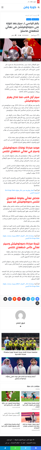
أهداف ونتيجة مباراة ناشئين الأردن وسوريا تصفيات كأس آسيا (11, 425)
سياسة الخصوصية (31, 442)
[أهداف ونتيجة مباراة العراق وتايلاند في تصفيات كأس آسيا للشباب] (30, 396)
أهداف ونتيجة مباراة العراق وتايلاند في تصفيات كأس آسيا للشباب (31, 405)
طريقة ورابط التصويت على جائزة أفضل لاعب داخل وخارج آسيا (11, 404)
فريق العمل (20, 323)
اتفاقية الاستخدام (15, 442)
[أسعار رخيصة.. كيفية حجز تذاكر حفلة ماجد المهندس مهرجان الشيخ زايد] (30, 417)
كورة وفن (9, 439)
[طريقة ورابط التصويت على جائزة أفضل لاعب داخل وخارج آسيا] (11, 396)
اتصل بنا (23, 442)
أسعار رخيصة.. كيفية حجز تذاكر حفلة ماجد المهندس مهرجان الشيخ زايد (31, 426)
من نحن (7, 442)
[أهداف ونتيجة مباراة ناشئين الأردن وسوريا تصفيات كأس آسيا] (11, 417)
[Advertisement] (20, 32)
